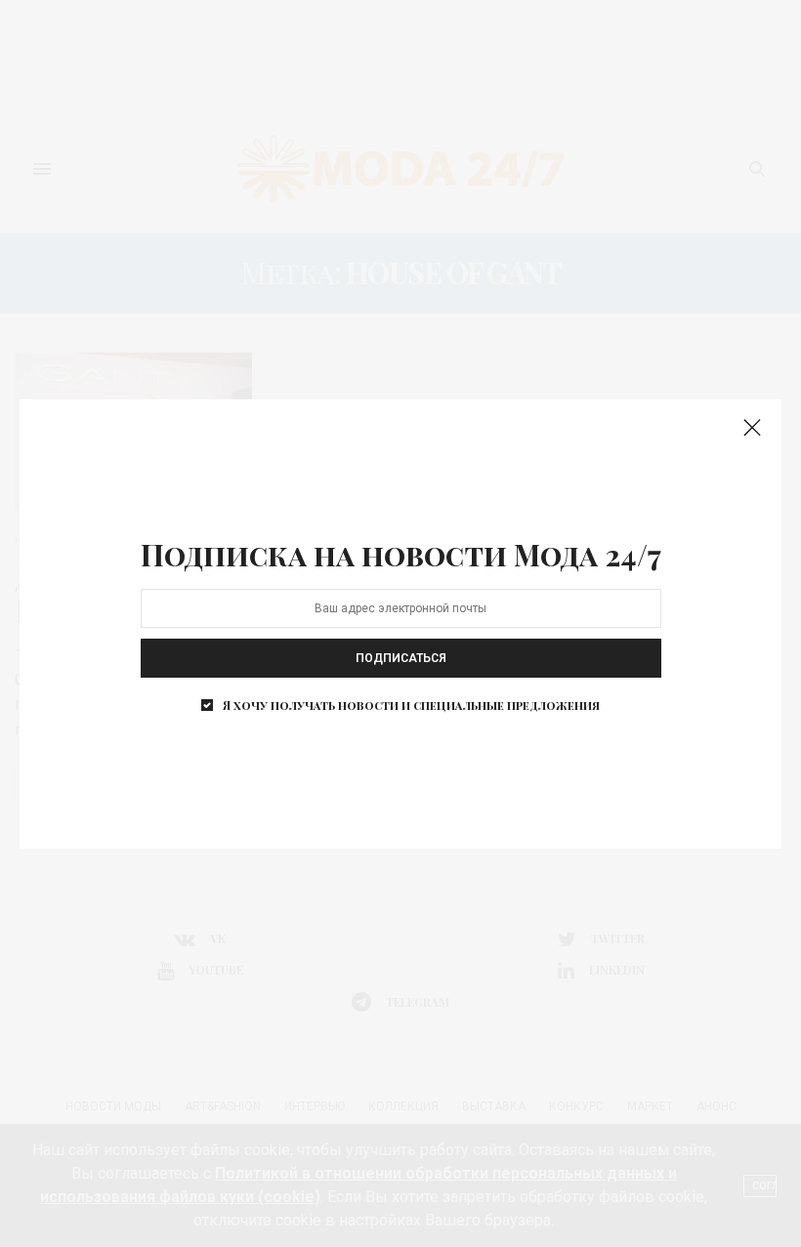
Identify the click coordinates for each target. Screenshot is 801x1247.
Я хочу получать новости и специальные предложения (411, 705)
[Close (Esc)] (752, 428)
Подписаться (401, 658)
